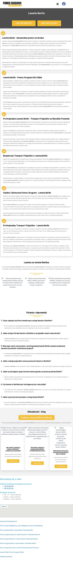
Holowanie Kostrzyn (33, 548)
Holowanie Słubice (30, 543)
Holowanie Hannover (34, 534)
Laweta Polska (4, 552)
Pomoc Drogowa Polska (17, 552)
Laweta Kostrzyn (21, 548)
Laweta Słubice (19, 543)
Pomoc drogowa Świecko (7, 539)
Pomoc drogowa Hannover (8, 534)
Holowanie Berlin (28, 530)
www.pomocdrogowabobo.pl (8, 521)
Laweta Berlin (18, 530)
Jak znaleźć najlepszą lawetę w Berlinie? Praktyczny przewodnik (13, 449)
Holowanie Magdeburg (36, 525)
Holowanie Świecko (32, 539)
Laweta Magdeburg (23, 525)
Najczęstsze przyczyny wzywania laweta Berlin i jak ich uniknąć (61, 452)
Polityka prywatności (6, 556)
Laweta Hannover (22, 534)
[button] (57, 4)
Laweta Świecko (21, 539)
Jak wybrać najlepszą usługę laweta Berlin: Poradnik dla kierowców (37, 449)
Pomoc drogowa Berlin (6, 530)
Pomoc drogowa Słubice (7, 543)
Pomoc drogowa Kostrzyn (7, 548)
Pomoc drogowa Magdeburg (8, 525)
